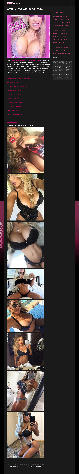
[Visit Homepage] (14, 3)
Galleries (68, 3)
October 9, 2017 (9, 12)
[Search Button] (71, 3)
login (10, 471)
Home (63, 3)
